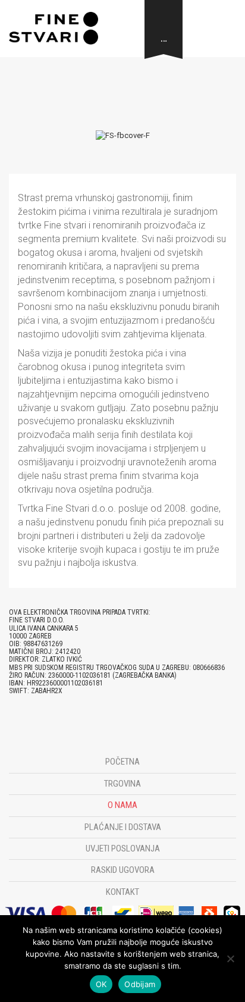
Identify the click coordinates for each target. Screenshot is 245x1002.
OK (101, 984)
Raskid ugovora (123, 870)
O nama (122, 805)
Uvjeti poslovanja (123, 848)
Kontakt (122, 892)
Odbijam (139, 984)
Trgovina (122, 783)
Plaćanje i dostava (122, 827)
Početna (122, 761)
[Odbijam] (230, 959)
